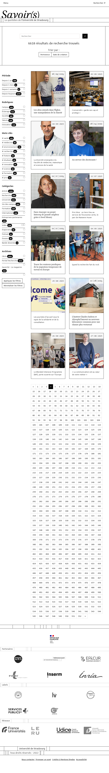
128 (40, 434)
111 (73, 425)
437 (47, 568)
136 (92, 434)
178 (79, 453)
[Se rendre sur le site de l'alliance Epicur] (91, 659)
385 (66, 544)
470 (47, 582)
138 (34, 439)
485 (73, 587)
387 (79, 544)
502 (40, 597)
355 (86, 530)
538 (60, 611)
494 (60, 592)
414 (40, 559)
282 (40, 501)
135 (86, 434)
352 (66, 530)
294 (47, 506)
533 (99, 606)
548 (53, 616)
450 (60, 573)
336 (34, 525)
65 (94, 406)
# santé (7, 138)
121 (66, 429)
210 (73, 468)
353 (73, 530)
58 (55, 406)
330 (66, 520)
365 (79, 535)
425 (40, 563)
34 (66, 396)
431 (79, 563)
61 (72, 406)
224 (92, 473)
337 (40, 525)
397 (73, 549)
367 (92, 535)
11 (83, 386)
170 (99, 449)
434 (99, 563)
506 (66, 597)
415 (47, 559)
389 (92, 544)
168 (86, 449)
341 (66, 525)
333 (86, 520)
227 (40, 477)
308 (66, 511)
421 (86, 559)
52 (94, 401)
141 (53, 439)
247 (99, 482)
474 (73, 582)
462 (66, 578)
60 (66, 406)
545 (34, 616)
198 (66, 463)
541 (79, 611)
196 (53, 463)
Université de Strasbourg (32, 748)
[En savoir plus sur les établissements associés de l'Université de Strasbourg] (54, 659)
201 (86, 463)
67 (34, 410)
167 (79, 449)
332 (79, 520)
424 (34, 563)
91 (94, 415)
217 (47, 473)
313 (99, 511)
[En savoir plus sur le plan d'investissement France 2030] (91, 695)
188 (73, 458)
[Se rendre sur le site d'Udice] (68, 730)
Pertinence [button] (45, 54)
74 (72, 410)
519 (79, 602)
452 (73, 573)
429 (66, 563)
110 (66, 425)
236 (99, 477)
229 (53, 477)
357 (99, 530)
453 (79, 573)
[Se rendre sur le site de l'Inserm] (54, 675)
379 (99, 539)
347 (34, 530)
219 (60, 473)
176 (66, 453)
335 (99, 520)
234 (86, 477)
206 (47, 468)
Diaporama (8, 229)
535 (40, 611)
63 (83, 406)
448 (47, 573)
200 (79, 463)
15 (34, 391)
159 (99, 444)
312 (92, 511)
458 (40, 578)
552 (79, 616)
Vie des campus (10, 204)
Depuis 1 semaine (10, 89)
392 (40, 549)
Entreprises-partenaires (12, 219)
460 (53, 578)
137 (99, 434)
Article (7, 191)
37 (83, 396)
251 (53, 487)
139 (40, 439)
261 (47, 492)
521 (92, 602)
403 (40, 554)
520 (86, 602)
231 (66, 477)
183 (40, 458)
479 (34, 587)
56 (44, 406)
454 (86, 573)
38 (88, 396)
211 (79, 468)
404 (47, 554)
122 (73, 429)
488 (92, 587)
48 (72, 401)
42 (39, 401)
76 (83, 410)
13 (94, 386)
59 (61, 406)
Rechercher (99, 3)
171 (34, 453)
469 (40, 582)
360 (47, 535)
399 (86, 549)
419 (73, 559)
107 (47, 425)
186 (60, 458)
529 (73, 606)
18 (50, 391)
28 (34, 396)
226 (34, 477)
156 (79, 444)
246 (92, 482)
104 (98, 420)
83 (50, 415)
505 (60, 597)
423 (99, 559)
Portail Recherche (12, 260)
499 (92, 592)
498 (86, 592)
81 (39, 415)
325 (34, 520)
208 (60, 468)
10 (78, 386)
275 (66, 496)
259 (34, 492)
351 (60, 530)
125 (92, 429)
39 (94, 396)
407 (66, 554)
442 (79, 568)
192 (99, 458)
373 (60, 539)
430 (73, 563)
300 (86, 506)
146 (86, 439)
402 (34, 554)
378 (92, 539)
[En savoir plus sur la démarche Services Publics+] (18, 711)
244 (79, 482)
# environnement (11, 147)
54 (34, 406)
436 (40, 568)
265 (73, 492)
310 (79, 511)
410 (86, 554)
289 (86, 501)
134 (79, 434)
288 (79, 501)
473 (66, 582)
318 (60, 516)
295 (53, 506)
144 (73, 439)
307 (60, 511)
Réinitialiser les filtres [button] (13, 285)
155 (73, 444)
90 (88, 415)
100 (72, 420)
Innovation (8, 124)
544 (99, 611)
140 (47, 439)
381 (40, 544)
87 (72, 415)
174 (53, 453)
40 (99, 396)
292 (34, 506)
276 (73, 496)
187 (66, 458)
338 (47, 525)
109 (60, 425)
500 (99, 592)
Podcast (7, 234)
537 (53, 611)
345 (92, 525)
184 (47, 458)
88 (77, 415)
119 (53, 429)
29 (39, 396)
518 (73, 602)
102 (85, 420)
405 (53, 554)
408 (73, 554)
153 (60, 444)
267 (86, 492)
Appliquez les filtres (12, 281)
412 (99, 554)
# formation (9, 173)
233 (79, 477)
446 (34, 573)
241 (60, 482)
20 (61, 391)
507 (73, 597)
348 (40, 530)
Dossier (7, 238)
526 (53, 606)
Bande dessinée (10, 243)
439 (60, 568)
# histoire (8, 155)
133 (73, 434)
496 (73, 592)
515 (53, 602)
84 (55, 415)
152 (53, 444)
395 (60, 549)
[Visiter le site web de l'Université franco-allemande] (95, 730)
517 (66, 602)
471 (53, 582)
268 (92, 492)
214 (99, 468)
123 (79, 429)
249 (40, 487)
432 (86, 563)
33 (61, 396)
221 (73, 473)
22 (72, 391)
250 (47, 487)
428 (60, 563)
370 (40, 539)
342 (73, 525)
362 (60, 535)
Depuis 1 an (9, 80)
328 (53, 520)
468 (34, 582)
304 (40, 511)
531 (86, 606)
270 (34, 496)
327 (47, 520)
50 (83, 401)
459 (47, 578)
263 (60, 492)
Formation (8, 208)
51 (88, 401)
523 (34, 606)
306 (53, 511)
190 (86, 458)
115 (99, 425)
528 (66, 606)
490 (34, 592)
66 (99, 406)
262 (53, 492)
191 (92, 458)
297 (66, 506)
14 (99, 386)
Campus (7, 107)
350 (53, 530)
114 (92, 425)
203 (99, 463)
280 (99, 496)
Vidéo (6, 225)
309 (73, 511)
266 (79, 492)
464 (79, 578)
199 (73, 463)
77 (88, 410)
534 (34, 611)
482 (53, 587)
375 (73, 539)
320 (73, 516)
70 (50, 410)
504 (53, 597)
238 (40, 482)
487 (86, 587)
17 (44, 391)
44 (50, 401)
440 (66, 568)
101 (78, 420)
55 (39, 406)
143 (66, 439)
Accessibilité (81, 759)
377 (86, 539)
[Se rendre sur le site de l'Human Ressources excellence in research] (54, 695)
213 (92, 468)
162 (47, 449)
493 (53, 592)
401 (99, 549)
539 (66, 611)
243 (73, 482)
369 (34, 539)
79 (99, 410)
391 (34, 549)
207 (53, 468)
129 (47, 434)
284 (53, 501)
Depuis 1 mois (9, 85)
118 (47, 429)
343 (79, 525)
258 (99, 487)
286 (66, 501)
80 (34, 415)
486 (79, 587)
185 (53, 458)
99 (66, 420)
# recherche (9, 151)
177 (73, 453)
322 (86, 516)
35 (72, 396)
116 (34, 429)
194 (40, 463)
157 (86, 444)
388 (86, 544)
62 (77, 406)
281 (34, 501)
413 (34, 559)
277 (79, 496)
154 (66, 444)
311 (86, 511)
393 (47, 549)
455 (92, 573)
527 (60, 606)
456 (99, 573)
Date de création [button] (60, 54)
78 (94, 410)
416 (53, 559)
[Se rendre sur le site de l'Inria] (91, 674)
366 (86, 535)
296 (60, 506)
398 (79, 549)
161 (40, 449)
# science (8, 169)
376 (79, 539)
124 (86, 429)
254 (73, 487)
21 (66, 391)
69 (44, 410)
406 (60, 554)
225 (99, 473)
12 (88, 386)
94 (39, 420)
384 (60, 544)
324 (99, 516)
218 (53, 473)
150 (40, 444)
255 (79, 487)
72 (61, 410)
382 (47, 544)
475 (79, 582)
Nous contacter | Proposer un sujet (36, 759)
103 (91, 420)
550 (66, 616)
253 (66, 487)
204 (34, 468)
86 (66, 415)
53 (99, 401)
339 (53, 525)
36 (77, 396)
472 (60, 582)
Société (7, 116)
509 (86, 597)
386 (73, 544)
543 (92, 611)
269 (99, 492)
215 (34, 473)
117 (40, 429)
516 (60, 602)
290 (92, 501)
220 (66, 473)
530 (79, 606)
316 (47, 516)
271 (40, 496)
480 (40, 587)
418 (66, 559)
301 (92, 506)
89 (83, 415)
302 (99, 506)
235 (92, 477)
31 (50, 396)
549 (60, 616)
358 (34, 535)
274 (60, 496)
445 (99, 568)
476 (86, 582)
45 (55, 401)
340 (60, 525)
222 (79, 473)
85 (61, 415)
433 (92, 563)
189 (79, 458)
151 (47, 444)
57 (50, 406)
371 (47, 539)
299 (79, 506)
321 (79, 516)
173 (47, 453)
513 (40, 602)
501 (34, 597)
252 (60, 487)
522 (99, 602)
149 (34, 444)
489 (99, 587)
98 (61, 420)
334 (92, 520)
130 (53, 434)
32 (55, 396)
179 (86, 453)
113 (86, 425)
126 (99, 429)
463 (73, 578)
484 (66, 587)
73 (66, 410)
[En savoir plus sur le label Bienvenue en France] (18, 695)
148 (99, 439)
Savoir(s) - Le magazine (12, 269)
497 (79, 592)
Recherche (8, 195)
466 (92, 578)
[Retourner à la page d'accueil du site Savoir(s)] (20, 15)
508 (79, 597)
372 (53, 539)
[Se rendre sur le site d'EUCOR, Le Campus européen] (18, 675)
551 (73, 616)
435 (34, 568)
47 (66, 401)
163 (53, 449)
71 (55, 410)
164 (60, 449)
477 (92, 582)
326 (40, 520)
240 (53, 482)
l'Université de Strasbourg (34, 20)
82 (44, 415)
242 (66, 482)
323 (92, 516)
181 (99, 453)
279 (92, 496)
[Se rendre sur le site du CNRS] (18, 659)
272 (47, 496)
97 (55, 420)
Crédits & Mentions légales (63, 759)
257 (92, 487)
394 (53, 549)
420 (79, 559)
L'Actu (7, 256)
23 (77, 391)
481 (47, 587)
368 (99, 535)
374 (66, 539)
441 (73, 568)
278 (86, 496)
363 (66, 535)
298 (73, 506)
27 (99, 391)
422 (92, 559)
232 (73, 477)
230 (60, 477)
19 (55, 391)
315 (40, 516)
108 (53, 425)
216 (40, 473)
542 (86, 611)
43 (44, 401)
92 (99, 415)
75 (77, 410)
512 (34, 602)
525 (47, 606)
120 (60, 429)
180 (92, 453)
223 (86, 473)
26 (94, 391)
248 (34, 487)
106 (40, 425)
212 (86, 468)
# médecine (9, 142)
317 (53, 516)
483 (60, 587)
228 (47, 477)
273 (53, 496)
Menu (5, 3)
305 (47, 511)
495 (66, 592)
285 (60, 501)
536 (47, 611)
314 (34, 516)
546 (40, 616)
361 (53, 535)
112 (79, 425)
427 (53, 563)
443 (86, 568)
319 (66, 516)
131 (60, 434)
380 (34, 544)
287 (73, 501)
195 (47, 463)
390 (99, 544)
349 (47, 530)
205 (40, 468)
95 (44, 420)
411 (92, 554)
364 (73, 535)
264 (66, 492)
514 (47, 602)
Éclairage (8, 111)
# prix (6, 177)
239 (47, 482)
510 (92, 597)
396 (66, 549)
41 (34, 401)
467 (99, 578)
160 (34, 449)
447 (40, 573)
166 (73, 449)
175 (60, 453)
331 (73, 520)
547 (47, 616)
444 (92, 568)
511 (99, 597)
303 (34, 511)
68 (39, 410)
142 (60, 439)
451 (66, 573)
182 (34, 458)
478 (99, 582)
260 (40, 492)
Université (8, 200)
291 (99, 501)
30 (44, 396)
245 (86, 482)
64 (88, 406)
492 (47, 592)
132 (66, 434)
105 (34, 425)
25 (88, 391)
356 (92, 530)
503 (47, 597)
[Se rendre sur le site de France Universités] (13, 729)
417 (60, 559)
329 (60, 520)
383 (53, 544)
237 (34, 482)
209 (66, 468)
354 (79, 530)
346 (99, 525)
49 (77, 401)
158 (92, 444)
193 (34, 463)
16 (39, 391)
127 (34, 434)
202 (92, 463)
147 (92, 439)
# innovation (9, 164)
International (9, 213)
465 (86, 578)
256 (86, 487)
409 (79, 554)
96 (50, 420)
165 (66, 449)
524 (40, 606)
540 (73, 611)
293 (40, 506)
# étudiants (8, 160)
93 (34, 420)
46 (61, 401)
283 (47, 501)
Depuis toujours (11, 93)
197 (60, 463)
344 (86, 525)
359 (40, 535)
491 (40, 592)
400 (92, 549)
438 (53, 568)
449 (53, 573)
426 (47, 563)
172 (40, 453)
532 (92, 606)
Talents (7, 120)
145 (79, 439)
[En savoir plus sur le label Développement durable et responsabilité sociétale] (54, 711)
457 (34, 578)
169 (92, 449)
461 (60, 578)
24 (83, 391)
